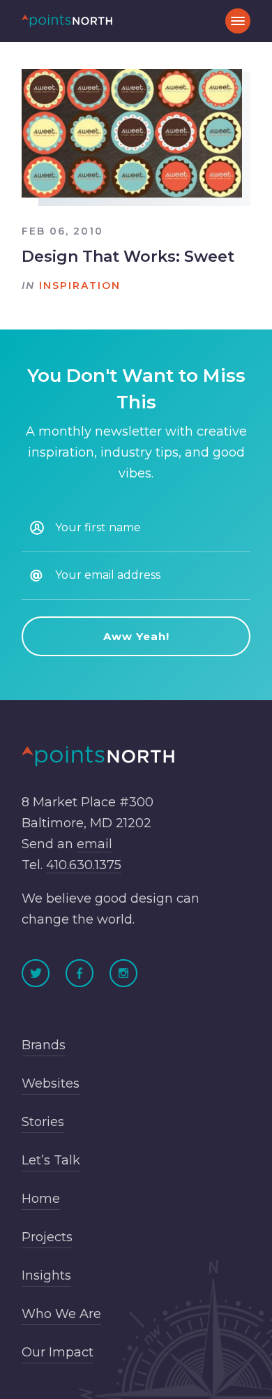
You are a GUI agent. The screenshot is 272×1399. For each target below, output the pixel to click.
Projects (47, 1237)
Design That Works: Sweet (128, 256)
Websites (51, 1083)
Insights (46, 1275)
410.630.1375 (83, 865)
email (94, 844)
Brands (44, 1045)
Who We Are (61, 1314)
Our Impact (57, 1352)
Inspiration (80, 285)
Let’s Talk (51, 1160)
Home (41, 1198)
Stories (43, 1122)
